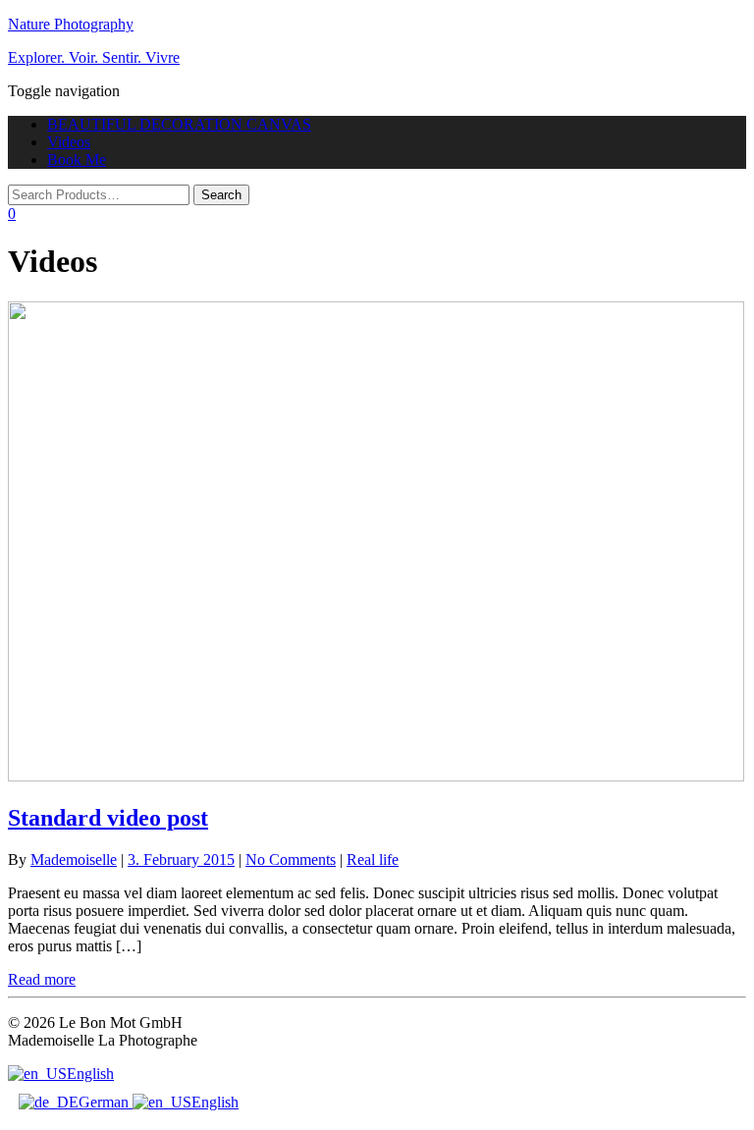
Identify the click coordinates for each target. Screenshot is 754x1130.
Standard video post (108, 818)
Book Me (76, 159)
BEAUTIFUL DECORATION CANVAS (179, 124)
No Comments (290, 859)
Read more (42, 979)
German (106, 1102)
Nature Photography (71, 24)
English (90, 1073)
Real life (373, 859)
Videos (68, 142)
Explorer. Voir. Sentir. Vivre (94, 57)
